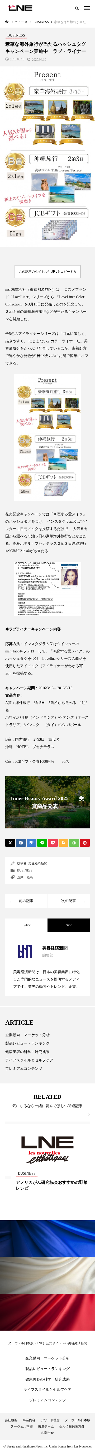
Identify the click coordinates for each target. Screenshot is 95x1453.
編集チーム (46, 1426)
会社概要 (11, 1420)
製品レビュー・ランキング (27, 1043)
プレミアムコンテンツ (23, 1069)
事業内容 (29, 1420)
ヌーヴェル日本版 (77, 1420)
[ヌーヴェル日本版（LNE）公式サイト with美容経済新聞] (20, 8)
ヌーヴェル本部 (22, 1426)
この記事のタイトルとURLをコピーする (47, 271)
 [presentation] (86, 1115)
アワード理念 (50, 1420)
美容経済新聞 (37, 863)
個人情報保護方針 (71, 1426)
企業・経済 (25, 877)
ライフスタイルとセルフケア (29, 1060)
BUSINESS (24, 870)
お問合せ (47, 1433)
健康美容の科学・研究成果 (27, 1052)
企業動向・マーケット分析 (27, 1035)
